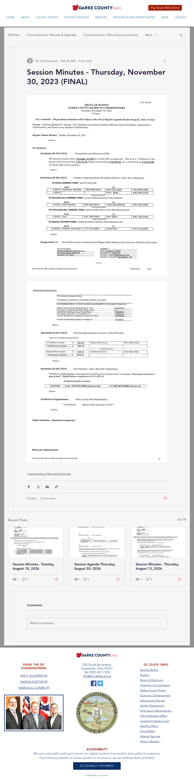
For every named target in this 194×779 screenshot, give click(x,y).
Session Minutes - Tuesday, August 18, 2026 (34, 566)
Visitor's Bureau (149, 741)
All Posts (14, 35)
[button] (181, 34)
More (149, 35)
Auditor (144, 675)
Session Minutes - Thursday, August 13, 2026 (157, 566)
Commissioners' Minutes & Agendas (51, 35)
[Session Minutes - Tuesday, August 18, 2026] (35, 542)
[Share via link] (56, 486)
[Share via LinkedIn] (47, 486)
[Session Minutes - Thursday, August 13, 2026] (158, 542)
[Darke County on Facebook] (93, 683)
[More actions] (165, 61)
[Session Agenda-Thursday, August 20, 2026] (97, 542)
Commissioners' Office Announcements (111, 35)
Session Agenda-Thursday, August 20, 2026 (95, 566)
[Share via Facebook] (29, 486)
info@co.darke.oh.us (97, 676)
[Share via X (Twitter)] (38, 486)
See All (182, 519)
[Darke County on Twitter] (100, 683)
